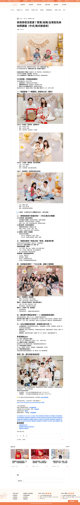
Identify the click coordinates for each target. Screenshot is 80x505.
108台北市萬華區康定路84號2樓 (46, 495)
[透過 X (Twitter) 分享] (20, 435)
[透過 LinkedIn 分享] (23, 435)
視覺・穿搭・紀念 (20, 431)
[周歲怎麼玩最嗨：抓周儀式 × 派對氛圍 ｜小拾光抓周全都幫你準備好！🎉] (40, 454)
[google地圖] (48, 493)
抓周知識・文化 (20, 10)
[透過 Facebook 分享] (17, 435)
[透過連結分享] (26, 435)
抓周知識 (42, 10)
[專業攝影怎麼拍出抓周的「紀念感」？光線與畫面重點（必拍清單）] (20, 454)
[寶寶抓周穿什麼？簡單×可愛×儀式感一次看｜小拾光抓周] (60, 454)
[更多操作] (62, 18)
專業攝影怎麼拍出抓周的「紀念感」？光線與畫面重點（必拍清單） (19, 462)
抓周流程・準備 (34, 10)
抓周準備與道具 (49, 10)
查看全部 (67, 446)
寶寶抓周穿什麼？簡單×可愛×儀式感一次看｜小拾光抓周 (60, 462)
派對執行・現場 (58, 10)
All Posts (12, 10)
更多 (64, 10)
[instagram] (50, 493)
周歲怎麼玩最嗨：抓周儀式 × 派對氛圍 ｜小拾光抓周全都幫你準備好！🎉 (39, 462)
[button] (23, 4)
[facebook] (46, 493)
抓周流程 (27, 10)
